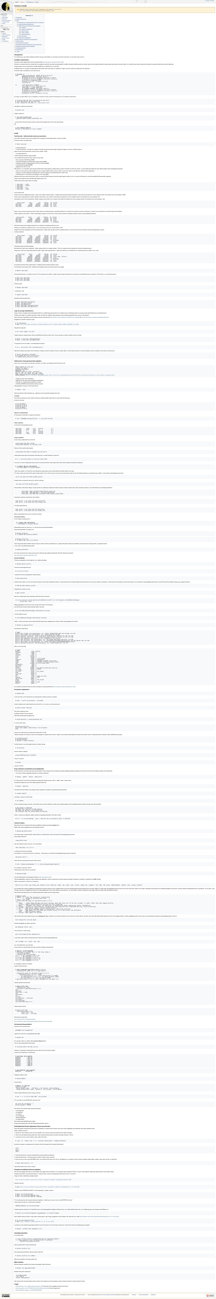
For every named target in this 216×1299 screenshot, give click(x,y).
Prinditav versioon (5, 38)
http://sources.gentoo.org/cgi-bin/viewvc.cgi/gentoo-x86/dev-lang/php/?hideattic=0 (42, 1179)
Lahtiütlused (153, 1294)
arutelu (47, 9)
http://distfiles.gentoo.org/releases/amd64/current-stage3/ (64, 317)
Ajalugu (36, 2)
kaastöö (51, 9)
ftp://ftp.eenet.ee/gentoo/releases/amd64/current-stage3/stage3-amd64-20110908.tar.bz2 (48, 324)
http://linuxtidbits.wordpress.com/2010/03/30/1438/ (28, 1290)
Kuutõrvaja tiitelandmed (143, 1294)
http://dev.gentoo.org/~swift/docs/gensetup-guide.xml (29, 1286)
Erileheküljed (4, 36)
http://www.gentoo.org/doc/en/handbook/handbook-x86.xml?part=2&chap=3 (32, 1021)
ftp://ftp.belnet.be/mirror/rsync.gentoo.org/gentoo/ (95, 375)
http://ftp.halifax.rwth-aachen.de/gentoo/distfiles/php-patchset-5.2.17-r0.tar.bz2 (99, 1216)
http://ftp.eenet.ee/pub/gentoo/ (36, 375)
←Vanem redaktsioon (26, 10)
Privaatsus (134, 1294)
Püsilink (3, 39)
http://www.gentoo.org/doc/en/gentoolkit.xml (25, 555)
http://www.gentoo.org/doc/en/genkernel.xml (63, 686)
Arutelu (22, 2)
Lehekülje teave (5, 41)
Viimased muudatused (6, 20)
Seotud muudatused (6, 34)
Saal (45, 178)
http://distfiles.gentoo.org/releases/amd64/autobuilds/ (94, 317)
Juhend (3, 23)
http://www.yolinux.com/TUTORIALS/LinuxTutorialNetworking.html (32, 1288)
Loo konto (207, 0)
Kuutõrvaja (4, 15)
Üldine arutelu (5, 17)
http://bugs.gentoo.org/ (44, 877)
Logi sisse (212, 0)
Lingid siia (4, 33)
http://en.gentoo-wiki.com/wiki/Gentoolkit (24, 1019)
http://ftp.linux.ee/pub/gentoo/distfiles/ (63, 375)
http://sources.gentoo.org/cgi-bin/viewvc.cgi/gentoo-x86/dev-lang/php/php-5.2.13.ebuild (49, 1187)
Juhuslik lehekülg (5, 21)
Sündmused (4, 18)
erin (20, 10)
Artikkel (16, 2)
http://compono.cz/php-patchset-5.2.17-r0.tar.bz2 (36, 1221)
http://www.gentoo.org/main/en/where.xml (52, 62)
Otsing (2, 25)
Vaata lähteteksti (30, 2)
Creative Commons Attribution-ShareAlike (107, 1294)
